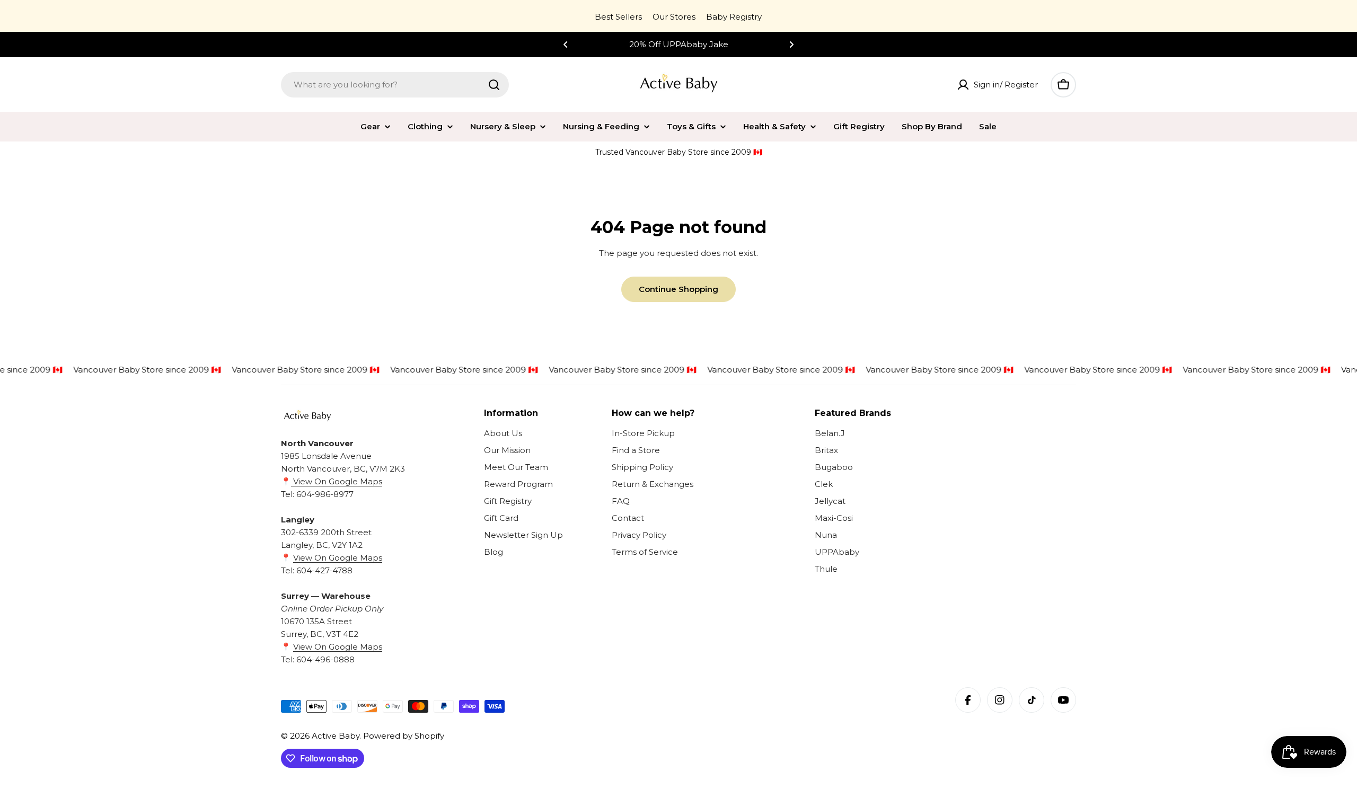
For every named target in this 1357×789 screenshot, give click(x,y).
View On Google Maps (336, 481)
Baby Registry (734, 17)
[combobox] (395, 84)
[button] (565, 44)
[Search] (494, 84)
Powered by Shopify (403, 736)
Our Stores (674, 17)
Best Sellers (618, 17)
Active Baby (335, 736)
